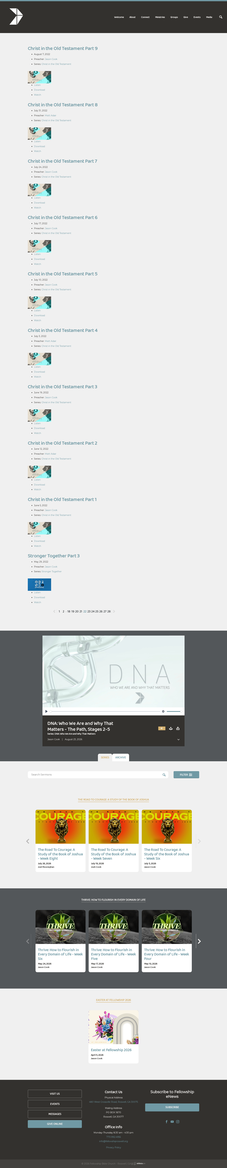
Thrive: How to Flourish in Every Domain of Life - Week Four (166, 954)
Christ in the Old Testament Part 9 (63, 48)
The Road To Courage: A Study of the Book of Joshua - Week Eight (60, 854)
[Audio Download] (170, 729)
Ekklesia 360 (139, 1163)
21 (81, 611)
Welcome (119, 17)
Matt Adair (50, 115)
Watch (37, 94)
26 (101, 611)
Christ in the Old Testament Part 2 (62, 443)
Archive (120, 757)
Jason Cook (51, 59)
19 (72, 611)
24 (93, 611)
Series (105, 757)
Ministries (160, 17)
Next (114, 611)
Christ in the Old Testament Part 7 (62, 161)
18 (68, 611)
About (132, 17)
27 (104, 611)
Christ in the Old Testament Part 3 (62, 386)
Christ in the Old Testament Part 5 (62, 273)
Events (197, 17)
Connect (145, 17)
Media (209, 17)
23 (88, 611)
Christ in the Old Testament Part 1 (62, 499)
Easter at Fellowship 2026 (111, 1049)
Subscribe (172, 1107)
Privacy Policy (113, 1147)
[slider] (105, 711)
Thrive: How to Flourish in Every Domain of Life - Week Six (60, 954)
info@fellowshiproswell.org (113, 1141)
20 (77, 611)
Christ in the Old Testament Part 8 (63, 104)
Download (39, 89)
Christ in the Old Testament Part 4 (63, 330)
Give (185, 17)
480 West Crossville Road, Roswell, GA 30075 (113, 1102)
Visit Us (55, 1094)
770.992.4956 (113, 1137)
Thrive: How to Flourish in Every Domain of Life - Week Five (113, 954)
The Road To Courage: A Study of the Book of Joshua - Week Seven (113, 854)
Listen (37, 85)
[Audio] (161, 728)
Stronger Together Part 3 (54, 555)
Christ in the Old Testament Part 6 (63, 217)
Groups (174, 17)
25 (97, 611)
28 (109, 611)
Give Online (55, 1124)
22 (84, 611)
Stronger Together (52, 571)
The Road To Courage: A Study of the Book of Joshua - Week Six (166, 854)
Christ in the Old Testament (56, 64)
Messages (54, 1114)
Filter (184, 775)
